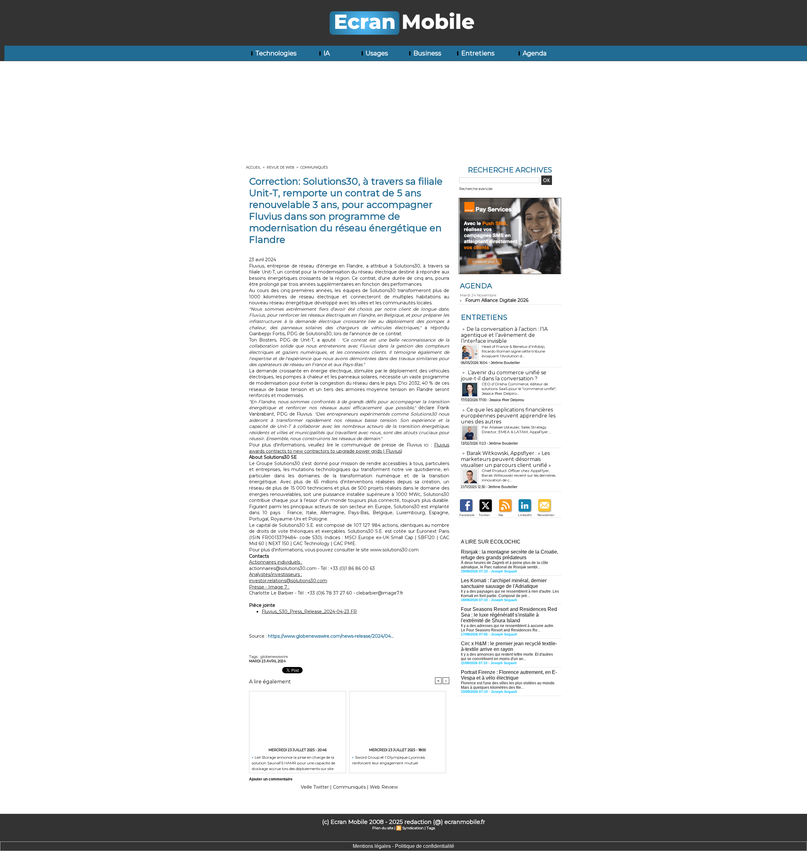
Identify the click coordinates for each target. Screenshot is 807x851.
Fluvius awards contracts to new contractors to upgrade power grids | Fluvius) (349, 448)
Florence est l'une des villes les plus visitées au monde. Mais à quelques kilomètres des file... (508, 685)
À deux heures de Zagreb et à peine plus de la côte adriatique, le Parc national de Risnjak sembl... (504, 565)
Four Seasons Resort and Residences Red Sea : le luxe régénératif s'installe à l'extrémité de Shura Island (509, 615)
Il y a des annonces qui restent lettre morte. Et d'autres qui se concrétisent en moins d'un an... (507, 656)
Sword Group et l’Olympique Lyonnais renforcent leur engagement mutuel (388, 760)
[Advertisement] (403, 108)
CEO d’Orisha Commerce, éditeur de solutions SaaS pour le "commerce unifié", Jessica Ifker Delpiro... (519, 389)
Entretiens (477, 53)
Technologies (275, 53)
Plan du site (382, 827)
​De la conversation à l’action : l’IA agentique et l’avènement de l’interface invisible (504, 335)
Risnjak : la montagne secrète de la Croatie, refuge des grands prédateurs (509, 554)
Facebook (466, 515)
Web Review (384, 787)
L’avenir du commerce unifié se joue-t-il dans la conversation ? (503, 376)
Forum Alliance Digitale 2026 (496, 300)
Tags (431, 827)
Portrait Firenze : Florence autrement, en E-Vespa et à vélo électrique (509, 675)
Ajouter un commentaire (271, 779)
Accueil (253, 167)
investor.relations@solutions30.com (288, 581)
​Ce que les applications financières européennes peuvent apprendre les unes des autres (508, 416)
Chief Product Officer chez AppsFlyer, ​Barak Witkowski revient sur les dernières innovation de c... (518, 475)
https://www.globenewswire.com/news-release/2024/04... (331, 636)
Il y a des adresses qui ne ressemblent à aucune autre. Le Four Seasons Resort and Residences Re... (507, 628)
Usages (376, 53)
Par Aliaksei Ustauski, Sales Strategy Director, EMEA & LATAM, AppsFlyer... (516, 429)
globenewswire (274, 656)
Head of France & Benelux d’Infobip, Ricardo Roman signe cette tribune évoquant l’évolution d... (513, 351)
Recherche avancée (475, 189)
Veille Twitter (315, 787)
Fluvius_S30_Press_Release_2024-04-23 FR (309, 611)
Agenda (534, 53)
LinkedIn (525, 515)
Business (426, 53)
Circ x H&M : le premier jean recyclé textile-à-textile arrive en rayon (509, 646)
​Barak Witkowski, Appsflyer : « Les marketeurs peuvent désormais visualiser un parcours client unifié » (506, 459)
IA (326, 53)
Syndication (413, 827)
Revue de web (280, 167)
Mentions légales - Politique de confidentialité (403, 846)
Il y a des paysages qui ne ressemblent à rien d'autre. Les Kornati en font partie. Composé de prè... (510, 593)
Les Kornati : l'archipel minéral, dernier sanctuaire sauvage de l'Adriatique (504, 583)
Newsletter (545, 515)
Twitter (484, 515)
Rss (500, 515)
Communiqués (314, 167)
